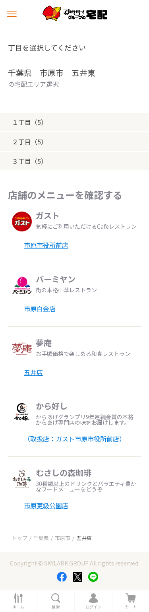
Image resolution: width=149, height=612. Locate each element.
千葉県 (41, 537)
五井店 (33, 372)
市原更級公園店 (46, 505)
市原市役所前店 (46, 245)
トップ (19, 537)
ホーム (18, 607)
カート (131, 607)
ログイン (93, 607)
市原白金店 (40, 308)
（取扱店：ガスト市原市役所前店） (75, 438)
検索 (56, 607)
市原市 (62, 537)
